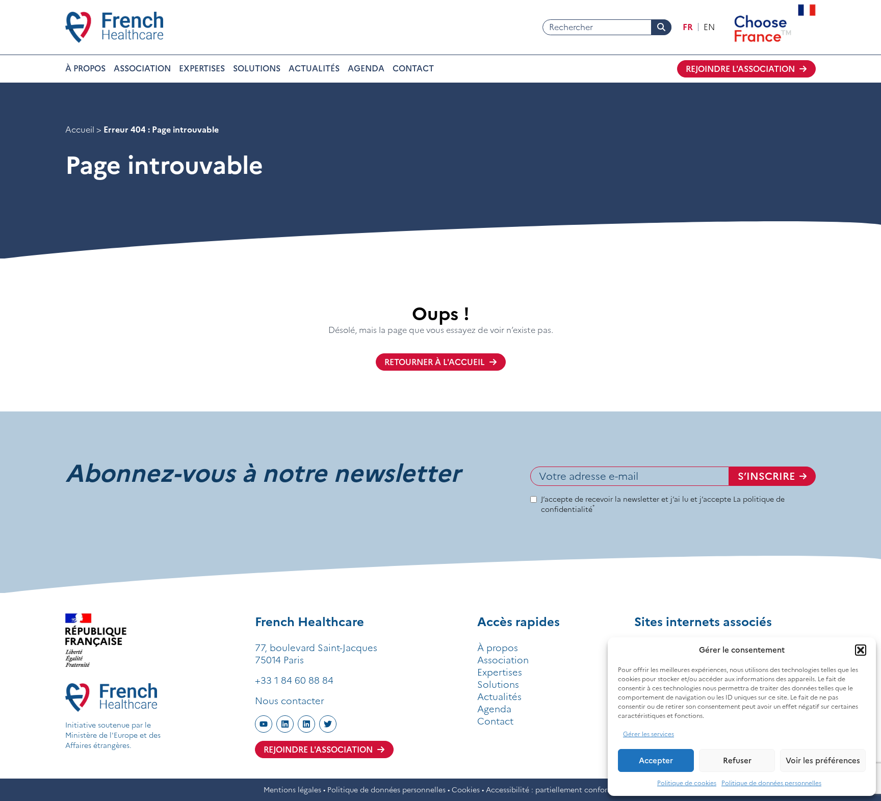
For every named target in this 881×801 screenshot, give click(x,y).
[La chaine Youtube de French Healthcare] (263, 724)
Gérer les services (648, 734)
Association (142, 68)
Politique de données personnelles (771, 783)
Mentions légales (292, 789)
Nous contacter (289, 701)
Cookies (466, 789)
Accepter (656, 760)
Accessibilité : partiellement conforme (552, 789)
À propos (85, 68)
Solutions (256, 68)
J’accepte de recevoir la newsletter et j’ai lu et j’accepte (663, 504)
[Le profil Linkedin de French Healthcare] (285, 724)
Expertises (202, 68)
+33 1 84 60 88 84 (294, 680)
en (709, 27)
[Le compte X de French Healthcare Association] (327, 724)
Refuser (737, 760)
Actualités (314, 68)
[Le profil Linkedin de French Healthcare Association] (306, 724)
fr (688, 27)
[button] (861, 650)
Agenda (366, 68)
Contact (413, 68)
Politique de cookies (686, 783)
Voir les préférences (823, 760)
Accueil (79, 129)
